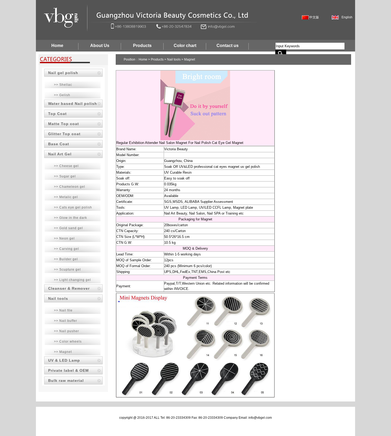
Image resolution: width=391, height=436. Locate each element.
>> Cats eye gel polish (73, 207)
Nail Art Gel (60, 154)
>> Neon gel (64, 238)
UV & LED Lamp (64, 360)
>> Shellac (63, 85)
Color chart (185, 45)
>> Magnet (63, 352)
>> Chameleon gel (69, 187)
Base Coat (58, 144)
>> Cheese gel (66, 166)
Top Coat (57, 114)
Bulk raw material (66, 380)
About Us (99, 45)
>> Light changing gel (72, 280)
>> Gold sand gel (68, 228)
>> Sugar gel (65, 176)
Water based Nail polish (72, 103)
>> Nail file (63, 310)
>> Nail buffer (65, 321)
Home (57, 45)
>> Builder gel (66, 259)
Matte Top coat (63, 124)
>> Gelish (62, 95)
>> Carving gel (66, 249)
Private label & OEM (68, 370)
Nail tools (58, 298)
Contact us (228, 45)
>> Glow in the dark (70, 218)
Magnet (189, 59)
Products (142, 45)
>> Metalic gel (66, 197)
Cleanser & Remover (69, 288)
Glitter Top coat (64, 134)
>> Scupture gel (67, 269)
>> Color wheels (68, 341)
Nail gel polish (63, 73)
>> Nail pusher (66, 331)
